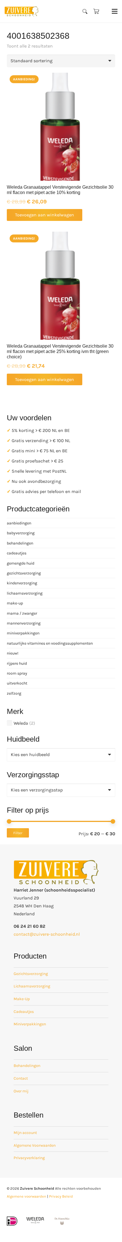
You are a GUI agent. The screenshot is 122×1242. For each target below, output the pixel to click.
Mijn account (25, 1132)
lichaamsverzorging (25, 593)
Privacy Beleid (61, 1196)
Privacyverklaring (29, 1157)
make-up (15, 603)
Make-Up (22, 998)
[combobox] (61, 754)
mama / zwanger (22, 613)
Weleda (21, 723)
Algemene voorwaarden (26, 1196)
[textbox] (30, 754)
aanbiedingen (19, 523)
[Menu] (114, 11)
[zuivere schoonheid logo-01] (22, 11)
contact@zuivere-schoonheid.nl (47, 934)
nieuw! (12, 653)
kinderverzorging (22, 583)
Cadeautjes (24, 1011)
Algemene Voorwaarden (35, 1145)
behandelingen (20, 543)
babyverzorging (21, 533)
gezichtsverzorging (24, 573)
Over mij (21, 1091)
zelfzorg (14, 693)
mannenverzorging (24, 623)
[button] (85, 11)
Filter (17, 833)
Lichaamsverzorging (32, 986)
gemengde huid (20, 563)
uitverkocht (17, 683)
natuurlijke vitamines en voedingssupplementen (50, 643)
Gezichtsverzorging (31, 973)
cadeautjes (16, 553)
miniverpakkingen (23, 633)
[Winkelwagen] (96, 11)
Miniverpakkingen (30, 1024)
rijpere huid (17, 663)
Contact (21, 1078)
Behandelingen (27, 1065)
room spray (17, 673)
